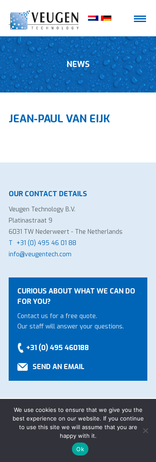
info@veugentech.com (40, 254)
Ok (80, 449)
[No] (145, 430)
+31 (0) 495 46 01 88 (46, 243)
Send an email (58, 366)
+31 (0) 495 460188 (57, 347)
